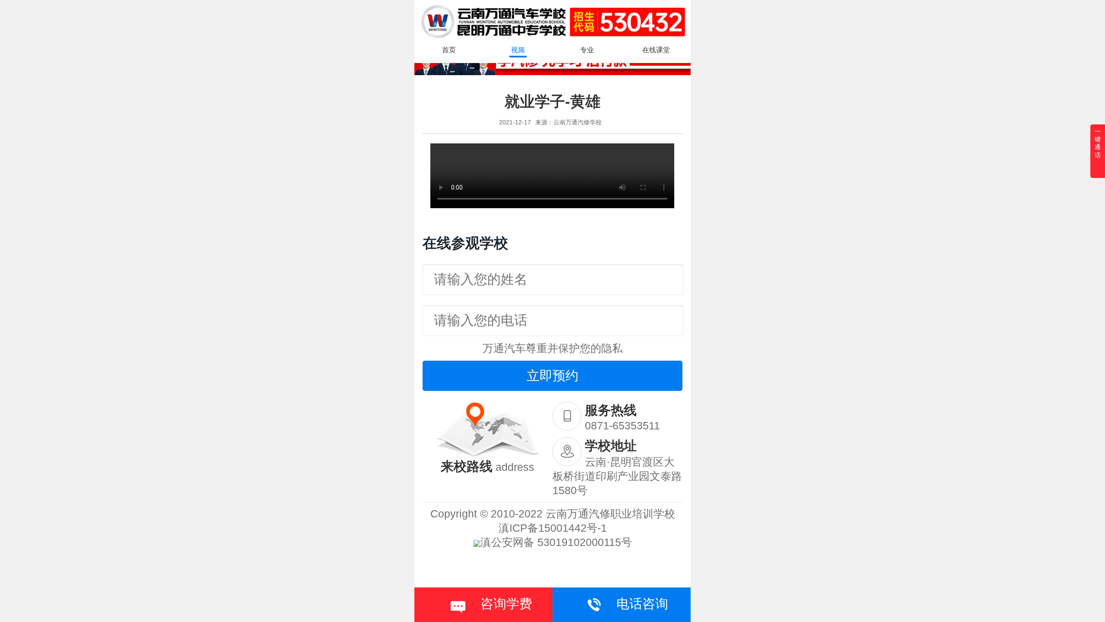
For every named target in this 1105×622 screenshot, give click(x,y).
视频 (518, 50)
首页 (449, 50)
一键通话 (1098, 143)
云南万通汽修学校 (577, 122)
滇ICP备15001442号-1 (553, 528)
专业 (587, 50)
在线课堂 (656, 50)
